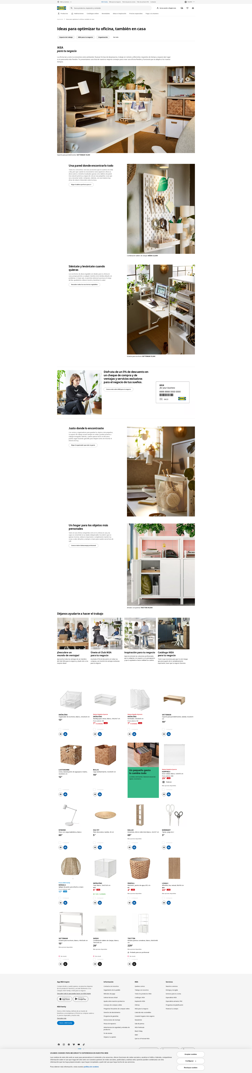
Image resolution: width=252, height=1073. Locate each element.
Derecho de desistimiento (112, 1012)
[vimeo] (73, 1044)
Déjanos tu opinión (110, 1037)
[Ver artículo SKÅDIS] (108, 923)
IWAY (136, 1035)
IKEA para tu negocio (115, 2)
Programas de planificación (174, 1005)
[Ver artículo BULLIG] (108, 755)
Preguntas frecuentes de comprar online (117, 1009)
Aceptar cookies (191, 1054)
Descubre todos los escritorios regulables (84, 284)
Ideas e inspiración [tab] (119, 13)
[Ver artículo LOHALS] (177, 868)
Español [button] (190, 2)
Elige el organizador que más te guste (83, 445)
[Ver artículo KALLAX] (143, 815)
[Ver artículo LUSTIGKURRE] (74, 755)
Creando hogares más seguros (144, 1016)
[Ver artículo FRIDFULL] (143, 868)
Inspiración (60, 19)
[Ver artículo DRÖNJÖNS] (74, 700)
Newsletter (138, 1020)
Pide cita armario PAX (143, 2)
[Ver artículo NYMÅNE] (74, 815)
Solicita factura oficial (110, 997)
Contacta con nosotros (111, 986)
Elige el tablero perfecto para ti (81, 184)
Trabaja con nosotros (142, 990)
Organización (103, 37)
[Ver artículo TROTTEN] (143, 923)
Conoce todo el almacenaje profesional (83, 545)
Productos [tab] (64, 13)
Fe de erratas (108, 1033)
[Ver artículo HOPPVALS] (177, 755)
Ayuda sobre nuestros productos (114, 1001)
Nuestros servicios (172, 986)
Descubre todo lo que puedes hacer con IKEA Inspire (74, 993)
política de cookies (91, 1067)
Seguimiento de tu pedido (112, 990)
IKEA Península (139, 1027)
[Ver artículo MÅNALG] (74, 868)
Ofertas (137, 1005)
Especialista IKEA (171, 997)
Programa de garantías (111, 1016)
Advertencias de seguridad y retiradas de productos (117, 1028)
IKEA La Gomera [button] (64, 2)
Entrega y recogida (172, 990)
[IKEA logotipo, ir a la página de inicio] (61, 8)
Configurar (189, 1061)
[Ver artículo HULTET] (108, 815)
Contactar (153, 2)
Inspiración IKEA (140, 1001)
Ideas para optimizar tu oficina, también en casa (80, 19)
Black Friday (138, 1031)
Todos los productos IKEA (143, 994)
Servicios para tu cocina (173, 994)
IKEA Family (104, 2)
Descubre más (61, 1018)
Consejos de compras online (113, 1005)
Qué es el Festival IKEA (142, 1038)
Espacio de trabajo (66, 37)
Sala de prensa (139, 1024)
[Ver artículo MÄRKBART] (177, 815)
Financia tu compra (172, 1009)
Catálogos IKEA (140, 997)
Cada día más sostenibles (143, 1012)
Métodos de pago (109, 994)
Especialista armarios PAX (174, 1001)
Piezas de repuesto (110, 1024)
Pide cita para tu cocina (128, 2)
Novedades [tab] (106, 13)
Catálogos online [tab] (93, 13)
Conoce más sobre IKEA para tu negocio (118, 389)
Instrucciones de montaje (112, 1020)
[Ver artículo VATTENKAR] (177, 700)
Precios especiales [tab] (136, 13)
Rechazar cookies (190, 1067)
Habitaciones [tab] (79, 13)
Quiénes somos (140, 986)
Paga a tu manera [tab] (152, 13)
